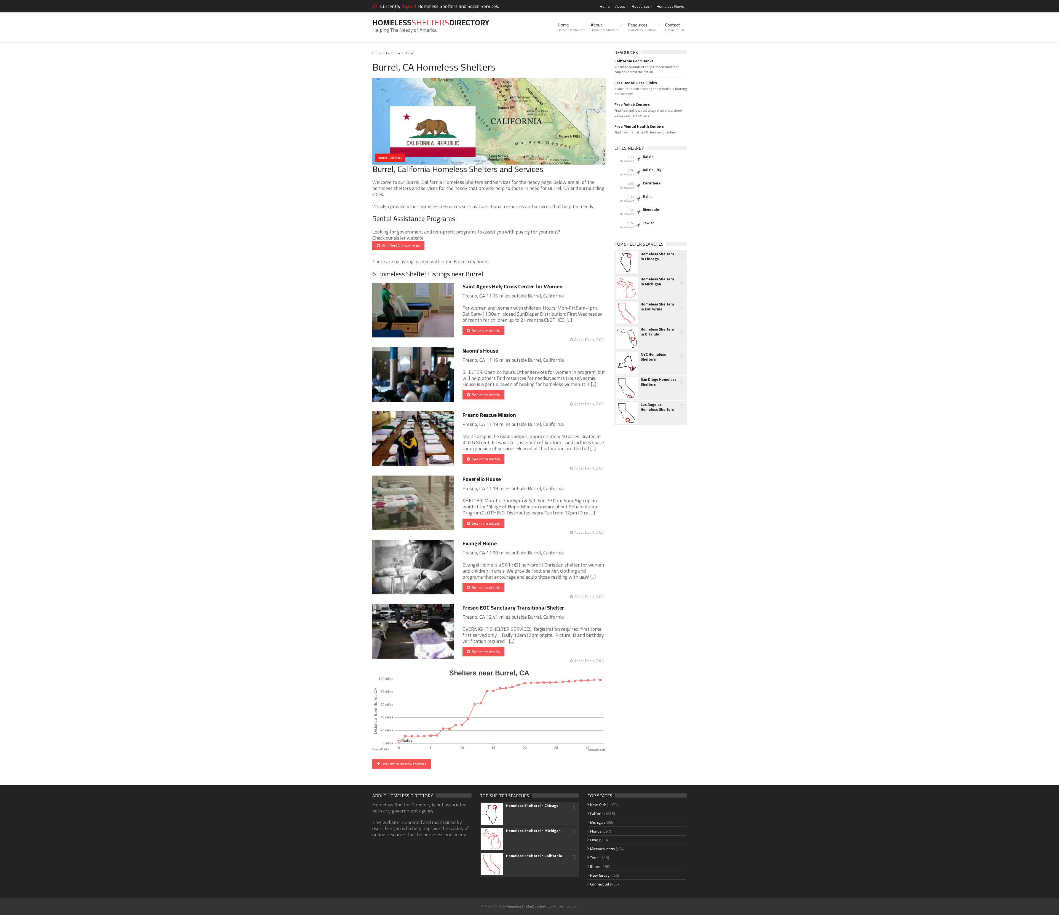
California (393, 53)
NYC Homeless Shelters (653, 357)
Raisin (648, 156)
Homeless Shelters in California (657, 307)
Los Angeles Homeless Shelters (657, 407)
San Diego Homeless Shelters (658, 382)
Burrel (409, 53)
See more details (485, 330)
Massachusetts (602, 849)
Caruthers (651, 183)
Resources (641, 6)
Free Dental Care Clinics (635, 82)
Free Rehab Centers (632, 104)
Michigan (597, 822)
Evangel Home (479, 543)
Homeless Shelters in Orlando (657, 332)
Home (605, 6)
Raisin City (652, 169)
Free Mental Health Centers (639, 126)
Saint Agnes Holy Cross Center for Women (512, 286)
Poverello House (481, 479)
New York (598, 804)
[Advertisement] (650, 516)
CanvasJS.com (597, 750)
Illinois (595, 866)
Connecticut (599, 884)
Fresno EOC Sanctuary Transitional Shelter (513, 607)
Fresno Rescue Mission (489, 414)
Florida (595, 831)
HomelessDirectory (430, 22)
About (620, 6)
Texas (595, 857)
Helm (647, 196)
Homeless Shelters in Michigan (657, 281)
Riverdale (651, 209)
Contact (674, 27)
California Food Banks (633, 60)
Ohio (594, 840)
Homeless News (670, 6)
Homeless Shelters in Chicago (657, 256)
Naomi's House (480, 350)
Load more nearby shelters (403, 764)
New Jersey (599, 875)
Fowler (648, 222)
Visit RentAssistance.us (400, 245)
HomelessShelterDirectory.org (529, 906)
